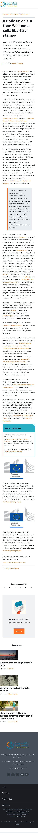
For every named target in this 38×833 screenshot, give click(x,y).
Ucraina (13, 310)
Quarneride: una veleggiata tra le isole (16, 664)
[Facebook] (4, 587)
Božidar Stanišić (13, 694)
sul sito (5, 274)
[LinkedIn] (15, 587)
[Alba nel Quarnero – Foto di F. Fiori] (9, 651)
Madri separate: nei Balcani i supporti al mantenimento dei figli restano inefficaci (16, 716)
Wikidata (22, 237)
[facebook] (13, 774)
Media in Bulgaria (25, 343)
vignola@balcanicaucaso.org (13, 451)
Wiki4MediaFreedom (10, 118)
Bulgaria (6, 14)
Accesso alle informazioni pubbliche (15, 346)
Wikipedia (15, 568)
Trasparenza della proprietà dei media (16, 348)
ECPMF (8, 568)
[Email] (31, 587)
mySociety (27, 277)
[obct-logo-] (17, 740)
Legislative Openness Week (12, 325)
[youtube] (17, 774)
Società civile (23, 14)
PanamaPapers (8, 316)
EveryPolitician (21, 250)
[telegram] (27, 774)
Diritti (12, 14)
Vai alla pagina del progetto (12, 502)
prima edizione (23, 71)
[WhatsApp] (20, 587)
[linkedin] (22, 774)
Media (16, 14)
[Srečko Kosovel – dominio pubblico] (9, 676)
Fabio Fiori (11, 669)
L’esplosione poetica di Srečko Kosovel (15, 689)
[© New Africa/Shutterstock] (9, 701)
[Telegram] (25, 587)
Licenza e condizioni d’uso (17, 816)
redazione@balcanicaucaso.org (14, 562)
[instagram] (8, 774)
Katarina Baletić (13, 722)
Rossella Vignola (17, 63)
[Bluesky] (9, 587)
